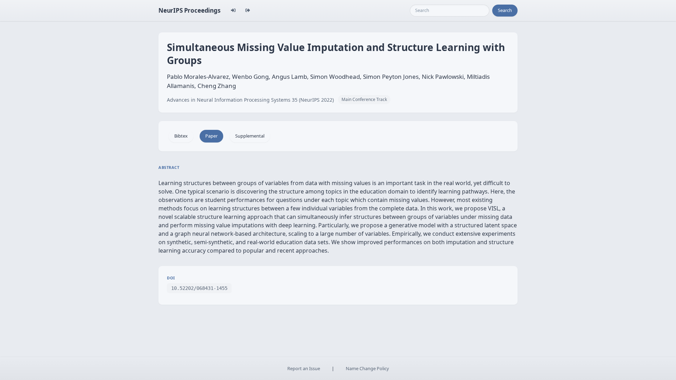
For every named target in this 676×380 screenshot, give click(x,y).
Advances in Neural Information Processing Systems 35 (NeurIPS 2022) (250, 99)
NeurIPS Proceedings (189, 10)
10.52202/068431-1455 (199, 288)
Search (505, 10)
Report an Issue (303, 368)
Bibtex (181, 136)
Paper (211, 136)
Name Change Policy (367, 368)
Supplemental (249, 136)
